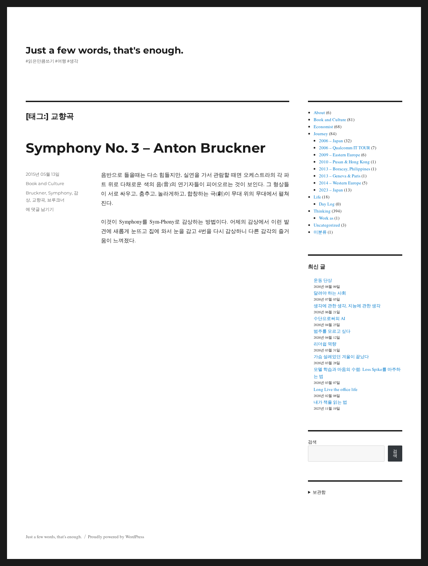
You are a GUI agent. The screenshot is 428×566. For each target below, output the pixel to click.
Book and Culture (45, 183)
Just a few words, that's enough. (104, 50)
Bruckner (36, 192)
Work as (326, 218)
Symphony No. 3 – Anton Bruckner (145, 148)
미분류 (320, 232)
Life (317, 197)
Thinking (322, 211)
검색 (312, 442)
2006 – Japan (331, 141)
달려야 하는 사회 (330, 293)
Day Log (327, 204)
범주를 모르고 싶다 (332, 331)
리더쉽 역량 (325, 344)
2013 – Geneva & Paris (339, 176)
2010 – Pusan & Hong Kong (344, 162)
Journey (321, 134)
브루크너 (56, 200)
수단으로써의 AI (329, 318)
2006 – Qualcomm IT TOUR (344, 148)
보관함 (319, 492)
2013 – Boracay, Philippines (344, 169)
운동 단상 (323, 280)
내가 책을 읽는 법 (330, 402)
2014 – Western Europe (340, 183)
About (319, 112)
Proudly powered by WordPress (116, 537)
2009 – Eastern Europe (339, 155)
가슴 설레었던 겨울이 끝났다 (341, 356)
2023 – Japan (331, 190)
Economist (323, 127)
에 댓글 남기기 (40, 209)
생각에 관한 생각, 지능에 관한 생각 (347, 306)
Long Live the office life (335, 389)
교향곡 (38, 200)
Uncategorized (327, 225)
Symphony (60, 192)
